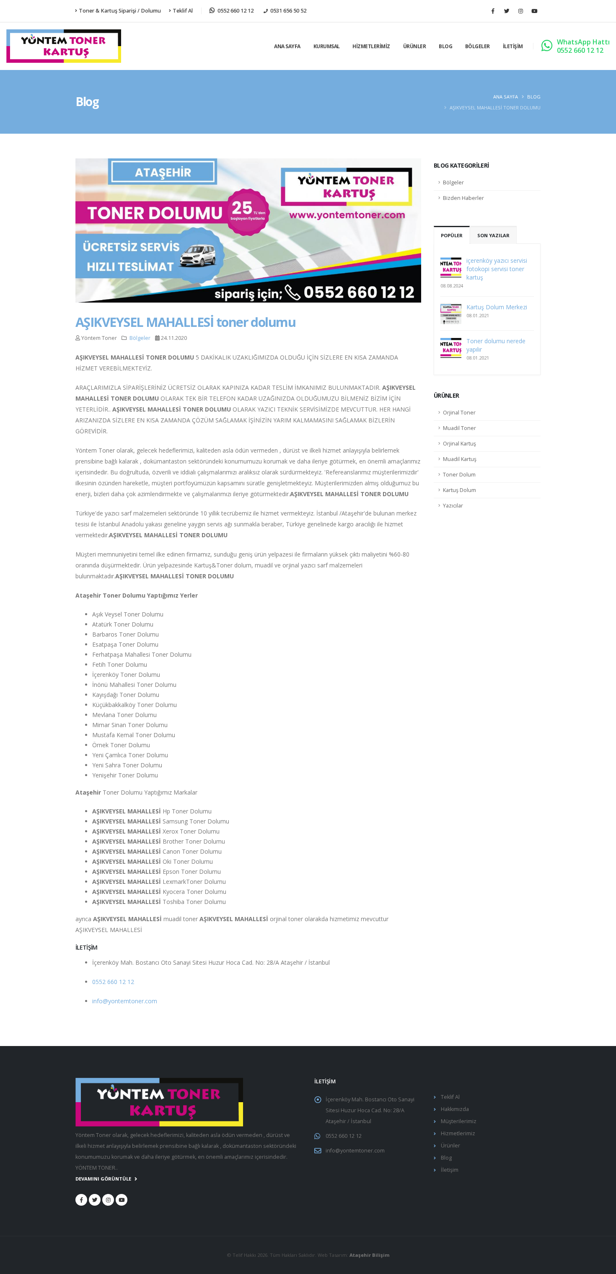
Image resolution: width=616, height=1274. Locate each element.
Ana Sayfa (287, 46)
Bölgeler (477, 46)
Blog (445, 46)
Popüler (452, 235)
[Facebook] (493, 11)
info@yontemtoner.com (124, 1001)
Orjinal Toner (459, 412)
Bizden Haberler (463, 198)
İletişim (513, 46)
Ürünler (414, 46)
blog (534, 96)
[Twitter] (506, 11)
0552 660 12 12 (113, 982)
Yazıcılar (453, 505)
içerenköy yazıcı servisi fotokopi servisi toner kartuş (496, 268)
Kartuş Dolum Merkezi (496, 307)
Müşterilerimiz (458, 1121)
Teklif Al (183, 10)
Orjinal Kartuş (459, 443)
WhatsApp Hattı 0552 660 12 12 (583, 46)
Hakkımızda (455, 1109)
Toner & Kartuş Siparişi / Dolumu (120, 10)
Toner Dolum (459, 474)
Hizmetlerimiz (371, 46)
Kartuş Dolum (459, 490)
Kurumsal (326, 46)
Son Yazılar (493, 235)
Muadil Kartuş (459, 459)
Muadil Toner (459, 428)
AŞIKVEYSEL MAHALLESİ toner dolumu (185, 322)
